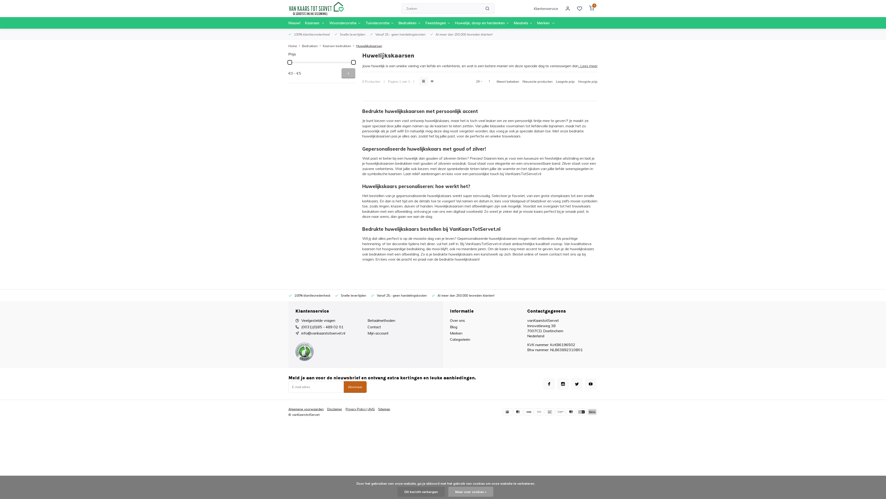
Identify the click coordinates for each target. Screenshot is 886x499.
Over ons (457, 320)
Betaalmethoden (381, 320)
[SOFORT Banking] (560, 411)
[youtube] (590, 384)
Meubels (521, 23)
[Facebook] (549, 384)
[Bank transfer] (539, 411)
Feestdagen (435, 23)
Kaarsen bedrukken (337, 46)
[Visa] (528, 411)
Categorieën (460, 339)
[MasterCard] (518, 411)
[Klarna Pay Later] (592, 411)
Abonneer (355, 387)
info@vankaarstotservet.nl (323, 333)
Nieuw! (294, 23)
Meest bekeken (508, 81)
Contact (374, 327)
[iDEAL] (507, 411)
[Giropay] (582, 411)
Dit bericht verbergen (421, 492)
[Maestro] (571, 411)
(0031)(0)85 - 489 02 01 (322, 327)
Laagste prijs (565, 81)
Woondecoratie (342, 23)
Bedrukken (407, 23)
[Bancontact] (550, 411)
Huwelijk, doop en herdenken (480, 23)
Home (292, 46)
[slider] (289, 62)
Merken (544, 23)
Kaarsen (312, 23)
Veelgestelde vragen (318, 320)
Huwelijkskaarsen (369, 46)
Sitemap (384, 409)
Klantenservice (546, 8)
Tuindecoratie (377, 23)
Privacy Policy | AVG (360, 409)
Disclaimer (334, 409)
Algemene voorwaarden (306, 409)
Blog (453, 327)
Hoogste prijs (588, 81)
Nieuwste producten (538, 81)
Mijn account (378, 333)
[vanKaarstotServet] (316, 8)
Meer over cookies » (470, 492)
